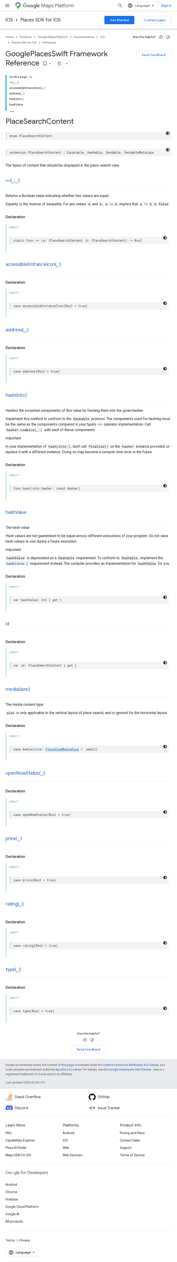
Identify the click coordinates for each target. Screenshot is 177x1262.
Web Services (72, 1155)
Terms (10, 1240)
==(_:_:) (13, 180)
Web (66, 1148)
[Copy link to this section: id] (13, 624)
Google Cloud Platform (22, 1207)
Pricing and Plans (132, 1133)
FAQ (9, 1133)
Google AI (12, 1214)
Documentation (84, 37)
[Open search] (120, 5)
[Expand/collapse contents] (31, 77)
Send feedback (154, 55)
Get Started (119, 20)
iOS (9, 20)
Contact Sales (130, 1140)
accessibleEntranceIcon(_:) (33, 264)
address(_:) (17, 330)
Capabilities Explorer (20, 1140)
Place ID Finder (16, 1148)
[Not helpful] (168, 37)
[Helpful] (161, 37)
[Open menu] (7, 5)
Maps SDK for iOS (18, 1155)
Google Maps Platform (53, 37)
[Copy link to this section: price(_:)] (26, 839)
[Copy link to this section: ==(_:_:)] (24, 181)
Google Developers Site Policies (130, 1069)
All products (14, 1221)
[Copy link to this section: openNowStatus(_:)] (49, 773)
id (7, 624)
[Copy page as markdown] (59, 64)
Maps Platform (57, 6)
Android (68, 1133)
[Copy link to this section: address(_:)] (33, 330)
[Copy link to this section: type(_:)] (25, 970)
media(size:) (18, 689)
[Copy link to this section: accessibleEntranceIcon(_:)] (65, 265)
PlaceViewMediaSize (62, 749)
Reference (49, 42)
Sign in (166, 5)
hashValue (16, 512)
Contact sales (155, 20)
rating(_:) (15, 904)
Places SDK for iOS (40, 20)
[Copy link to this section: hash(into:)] (31, 395)
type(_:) (13, 969)
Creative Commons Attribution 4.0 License (130, 1065)
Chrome (11, 1192)
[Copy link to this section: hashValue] (31, 512)
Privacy (24, 1240)
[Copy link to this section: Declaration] (29, 217)
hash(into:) (16, 395)
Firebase (12, 1199)
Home (10, 37)
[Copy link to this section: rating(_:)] (28, 904)
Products (26, 37)
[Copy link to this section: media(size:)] (34, 689)
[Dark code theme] (167, 133)
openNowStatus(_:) (25, 773)
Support (126, 1148)
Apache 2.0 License (68, 1069)
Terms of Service (132, 1155)
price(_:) (14, 838)
